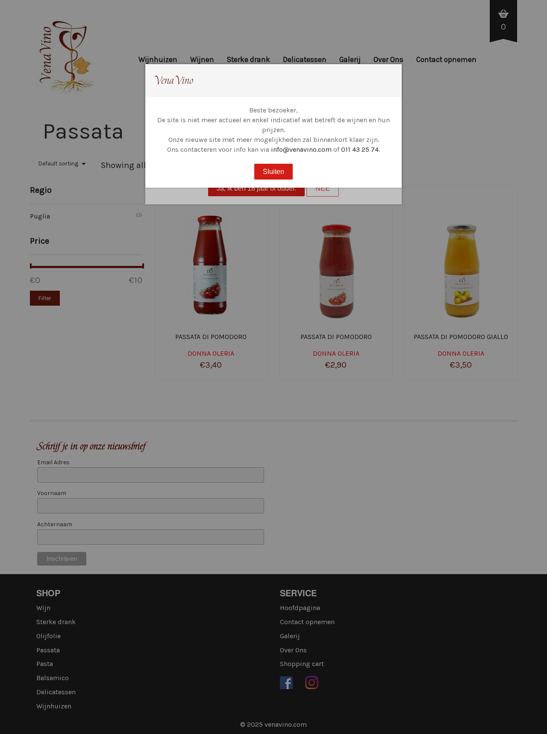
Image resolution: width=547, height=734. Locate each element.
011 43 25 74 (360, 149)
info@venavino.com (301, 149)
